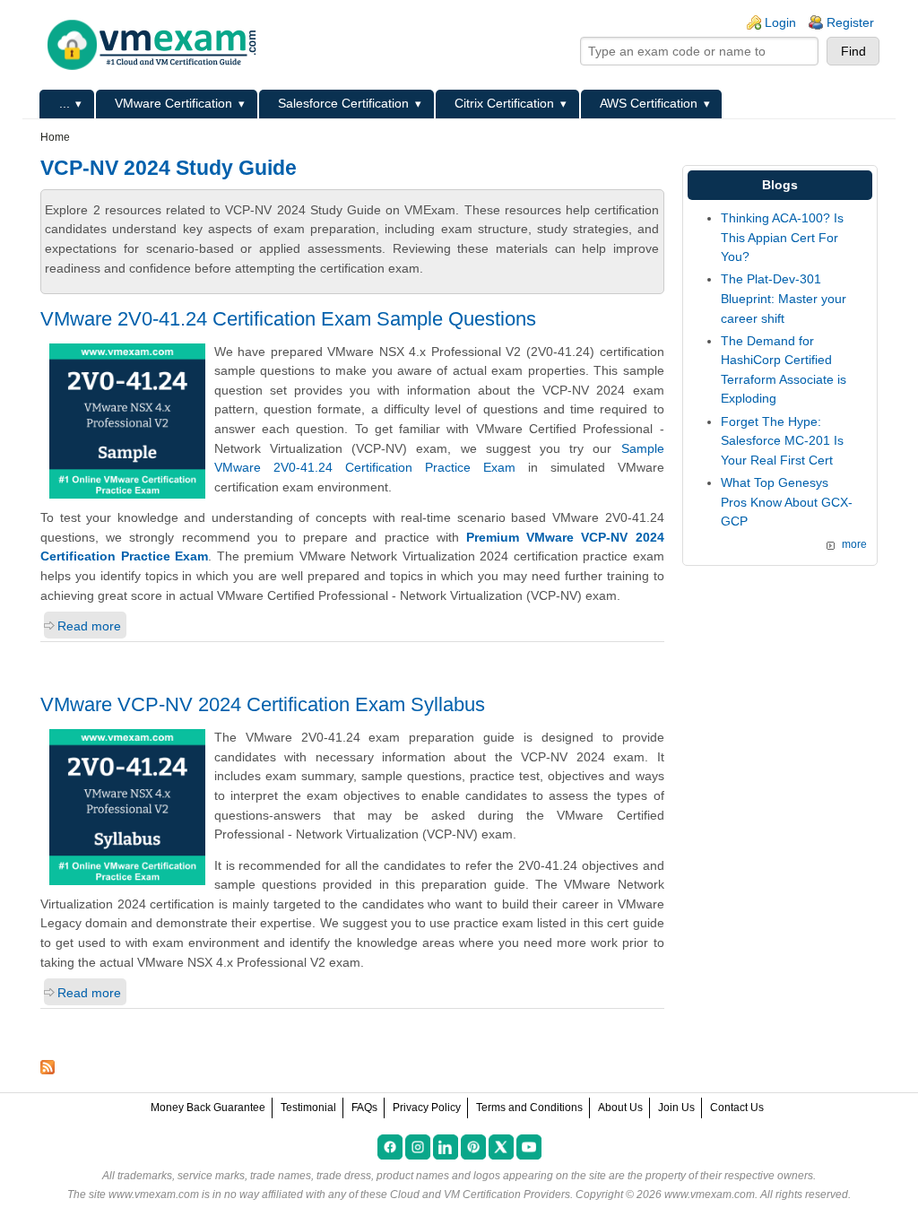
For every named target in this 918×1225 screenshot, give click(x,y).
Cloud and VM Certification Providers (480, 1194)
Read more (89, 626)
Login (780, 22)
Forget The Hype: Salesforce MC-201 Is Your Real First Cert (782, 440)
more (854, 544)
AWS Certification (648, 103)
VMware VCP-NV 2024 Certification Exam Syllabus (262, 704)
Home (55, 137)
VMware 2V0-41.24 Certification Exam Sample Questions (288, 319)
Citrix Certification (504, 103)
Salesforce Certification (343, 103)
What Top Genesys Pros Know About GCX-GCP (787, 501)
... (64, 103)
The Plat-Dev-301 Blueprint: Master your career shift (783, 298)
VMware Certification (173, 103)
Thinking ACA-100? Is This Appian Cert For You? (782, 237)
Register (850, 22)
